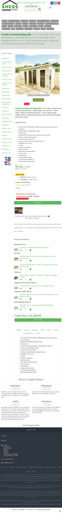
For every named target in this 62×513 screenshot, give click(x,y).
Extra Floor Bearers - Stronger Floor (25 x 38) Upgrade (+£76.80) (37, 286)
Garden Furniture (7, 132)
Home (2, 467)
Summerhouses (7, 99)
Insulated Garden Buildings (7, 84)
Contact (34, 471)
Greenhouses (6, 146)
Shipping (48, 467)
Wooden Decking (7, 114)
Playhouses (6, 111)
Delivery (49, 330)
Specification (35, 330)
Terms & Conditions (21, 467)
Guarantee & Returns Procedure (36, 467)
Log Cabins (6, 107)
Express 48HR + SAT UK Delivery (7, 75)
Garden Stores (6, 128)
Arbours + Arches (7, 139)
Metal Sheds (6, 88)
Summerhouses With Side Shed (6, 103)
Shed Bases (6, 149)
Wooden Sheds (7, 70)
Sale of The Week (7, 67)
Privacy (28, 471)
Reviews (43, 330)
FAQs (59, 467)
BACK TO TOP (30, 430)
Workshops (6, 58)
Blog (7, 467)
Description (26, 330)
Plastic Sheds (6, 92)
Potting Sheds (6, 95)
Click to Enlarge (38, 100)
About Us (12, 467)
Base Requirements (28, 333)
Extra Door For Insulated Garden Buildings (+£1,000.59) (34, 247)
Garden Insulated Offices (7, 63)
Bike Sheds (6, 125)
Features (19, 330)
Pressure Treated (7, 79)
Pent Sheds (6, 118)
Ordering (54, 467)
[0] (50, 11)
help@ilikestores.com (9, 462)
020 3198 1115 (32, 6)
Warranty (56, 330)
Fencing (5, 135)
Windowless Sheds (7, 121)
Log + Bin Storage (7, 142)
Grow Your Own (7, 152)
